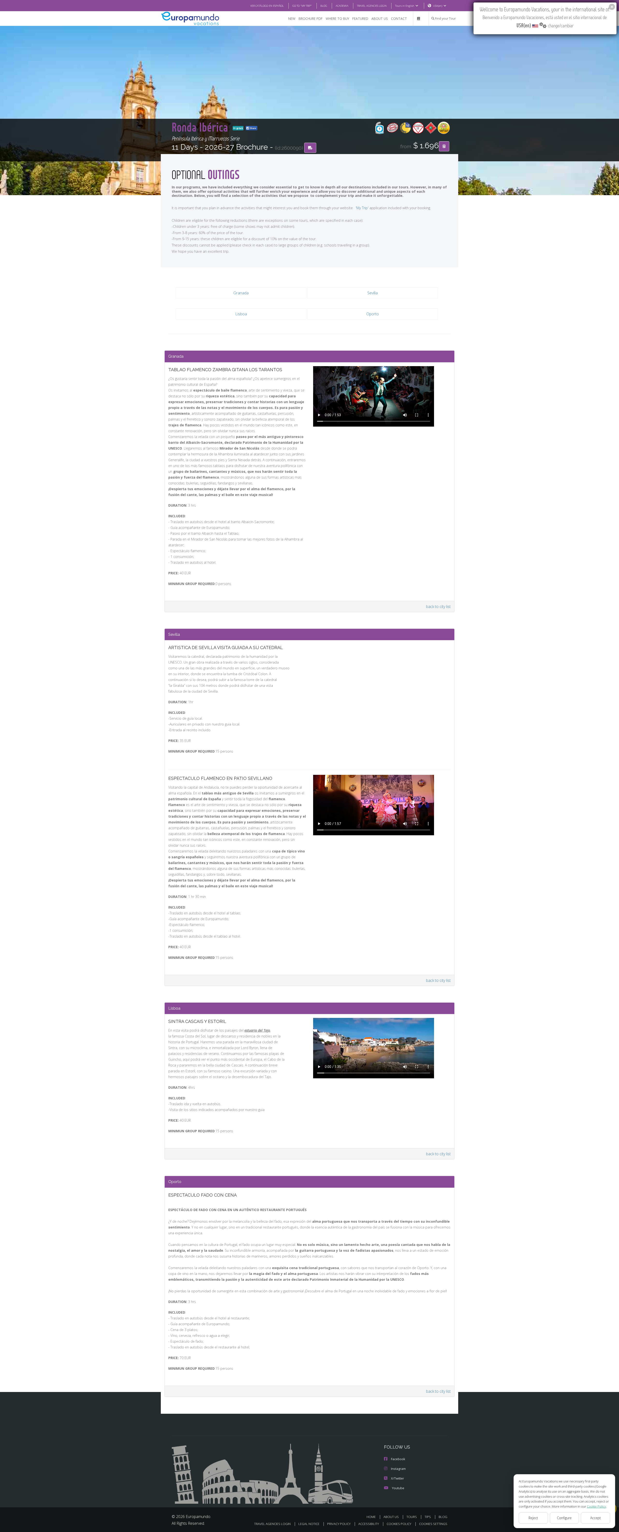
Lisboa (241, 314)
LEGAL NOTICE (308, 1524)
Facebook (398, 1459)
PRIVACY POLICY (339, 1524)
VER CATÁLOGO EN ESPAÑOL (267, 5)
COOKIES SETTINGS (433, 1524)
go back (239, 128)
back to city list (438, 606)
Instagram (398, 1468)
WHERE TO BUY (337, 18)
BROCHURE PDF (311, 18)
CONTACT (399, 18)
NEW (291, 18)
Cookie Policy (596, 1506)
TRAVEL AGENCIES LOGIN (372, 5)
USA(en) (437, 5)
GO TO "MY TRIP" (302, 5)
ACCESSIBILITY (368, 1524)
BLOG (323, 5)
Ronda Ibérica (201, 127)
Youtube (398, 1488)
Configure (564, 1518)
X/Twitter (397, 1478)
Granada (241, 293)
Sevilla (372, 293)
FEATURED (360, 18)
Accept (595, 1518)
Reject (533, 1518)
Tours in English (404, 5)
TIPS (428, 1517)
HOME (371, 1517)
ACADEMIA (342, 5)
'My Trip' (362, 208)
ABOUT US (379, 18)
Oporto (372, 314)
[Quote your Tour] (444, 146)
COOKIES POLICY (399, 1524)
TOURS (411, 1517)
